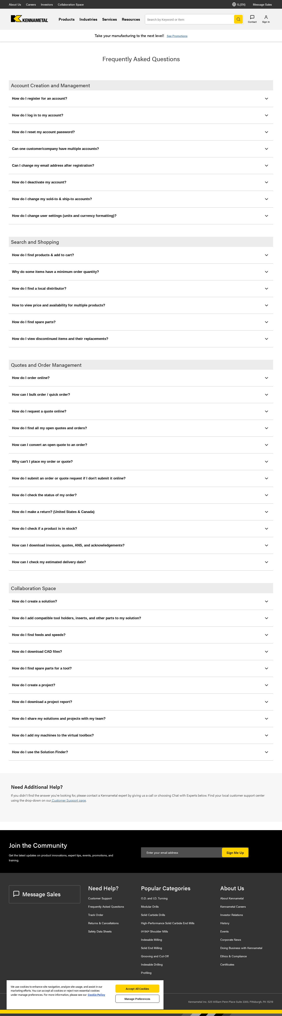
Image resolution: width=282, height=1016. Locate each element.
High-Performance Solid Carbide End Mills (167, 923)
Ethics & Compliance (233, 956)
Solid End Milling (151, 948)
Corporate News (230, 939)
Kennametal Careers (233, 906)
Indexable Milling (151, 939)
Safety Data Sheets (100, 931)
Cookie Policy (96, 995)
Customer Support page (69, 800)
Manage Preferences (137, 999)
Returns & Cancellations (103, 923)
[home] (29, 20)
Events (224, 931)
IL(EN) (241, 4)
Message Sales (262, 4)
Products (67, 19)
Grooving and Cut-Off (155, 956)
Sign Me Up (235, 852)
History (224, 923)
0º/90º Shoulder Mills (154, 931)
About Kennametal (232, 898)
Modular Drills (150, 906)
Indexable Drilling (152, 964)
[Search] (238, 19)
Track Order (95, 915)
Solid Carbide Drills (153, 915)
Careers (31, 4)
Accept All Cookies (137, 989)
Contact (252, 22)
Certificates (227, 964)
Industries (88, 19)
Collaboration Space (71, 4)
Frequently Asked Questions (106, 906)
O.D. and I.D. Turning (154, 898)
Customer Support (100, 898)
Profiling (146, 973)
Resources (131, 19)
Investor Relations (231, 915)
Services (109, 19)
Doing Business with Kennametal (241, 948)
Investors (47, 4)
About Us (15, 4)
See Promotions (177, 36)
